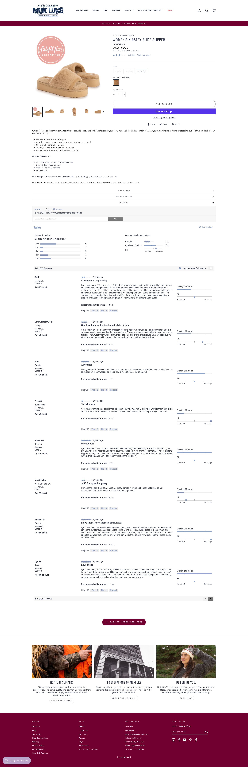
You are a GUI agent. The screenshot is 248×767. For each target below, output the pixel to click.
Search (81, 727)
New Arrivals (82, 10)
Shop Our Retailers (40, 738)
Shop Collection (61, 701)
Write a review (143, 55)
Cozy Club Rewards (40, 753)
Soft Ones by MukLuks (134, 749)
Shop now (186, 698)
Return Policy (124, 197)
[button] (40, 209)
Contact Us (83, 730)
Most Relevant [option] (197, 268)
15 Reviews (57, 209)
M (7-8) (129, 71)
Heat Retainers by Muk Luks (137, 734)
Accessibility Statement (88, 749)
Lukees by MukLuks (133, 738)
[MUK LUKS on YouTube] (184, 739)
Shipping (116, 50)
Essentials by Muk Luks (134, 742)
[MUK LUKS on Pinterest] (190, 739)
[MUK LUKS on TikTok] (195, 739)
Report (113, 311)
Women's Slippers (126, 35)
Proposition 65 (38, 749)
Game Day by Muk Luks (135, 745)
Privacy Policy (38, 745)
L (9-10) (141, 71)
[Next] (102, 112)
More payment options (164, 117)
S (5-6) (118, 71)
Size (115, 67)
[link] (125, 55)
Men (105, 10)
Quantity (118, 89)
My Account (84, 745)
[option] (124, 23)
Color (121, 77)
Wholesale (36, 734)
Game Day (129, 10)
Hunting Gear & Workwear (151, 10)
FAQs (81, 742)
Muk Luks (129, 727)
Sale (170, 10)
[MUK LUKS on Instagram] (173, 739)
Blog (34, 730)
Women (96, 10)
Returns (82, 738)
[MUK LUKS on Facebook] (179, 739)
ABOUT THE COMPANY (124, 698)
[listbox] (197, 268)
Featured (116, 10)
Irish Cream (116, 82)
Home (115, 35)
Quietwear (129, 730)
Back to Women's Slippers (125, 622)
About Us (36, 727)
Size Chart (124, 191)
